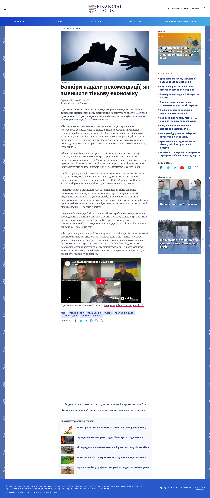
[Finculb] (161, 168)
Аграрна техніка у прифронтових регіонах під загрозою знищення (113, 467)
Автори (195, 9)
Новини (65, 82)
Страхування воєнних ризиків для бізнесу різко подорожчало (110, 437)
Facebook (138, 305)
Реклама (20, 492)
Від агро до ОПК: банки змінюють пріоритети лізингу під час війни (113, 447)
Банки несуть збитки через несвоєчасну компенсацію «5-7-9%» (111, 457)
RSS (55, 492)
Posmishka (200, 490)
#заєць (108, 313)
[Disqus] (105, 360)
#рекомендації (70, 315)
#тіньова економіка (91, 315)
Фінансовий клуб (77, 103)
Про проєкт (10, 492)
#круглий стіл (76, 313)
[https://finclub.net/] (105, 8)
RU (169, 9)
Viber (119, 305)
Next (202, 49)
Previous (155, 49)
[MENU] (5, 8)
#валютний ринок (124, 313)
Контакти (47, 492)
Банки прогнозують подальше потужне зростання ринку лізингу (111, 427)
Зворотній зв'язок (34, 492)
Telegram (109, 305)
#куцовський (94, 313)
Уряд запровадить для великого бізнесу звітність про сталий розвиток (177, 144)
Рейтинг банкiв (180, 9)
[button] (204, 8)
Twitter (127, 305)
